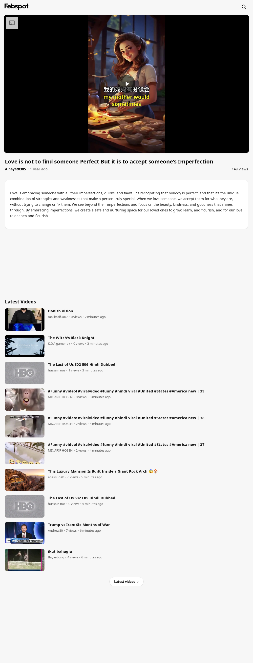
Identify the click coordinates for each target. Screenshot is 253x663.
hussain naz (56, 370)
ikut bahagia (60, 551)
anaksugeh (56, 477)
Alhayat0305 (15, 169)
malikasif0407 (58, 317)
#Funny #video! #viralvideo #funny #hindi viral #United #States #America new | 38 (126, 417)
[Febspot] (16, 6)
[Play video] (126, 84)
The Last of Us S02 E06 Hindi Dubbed (81, 364)
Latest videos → (126, 581)
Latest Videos (20, 301)
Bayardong (56, 557)
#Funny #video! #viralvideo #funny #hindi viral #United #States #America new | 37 (126, 444)
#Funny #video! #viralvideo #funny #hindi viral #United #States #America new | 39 (126, 391)
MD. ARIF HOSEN (60, 397)
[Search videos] (244, 6)
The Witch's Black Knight (71, 337)
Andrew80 (55, 530)
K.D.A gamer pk (59, 344)
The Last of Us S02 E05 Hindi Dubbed (81, 497)
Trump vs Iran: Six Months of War (79, 524)
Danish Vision (60, 310)
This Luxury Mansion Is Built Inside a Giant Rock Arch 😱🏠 (103, 471)
